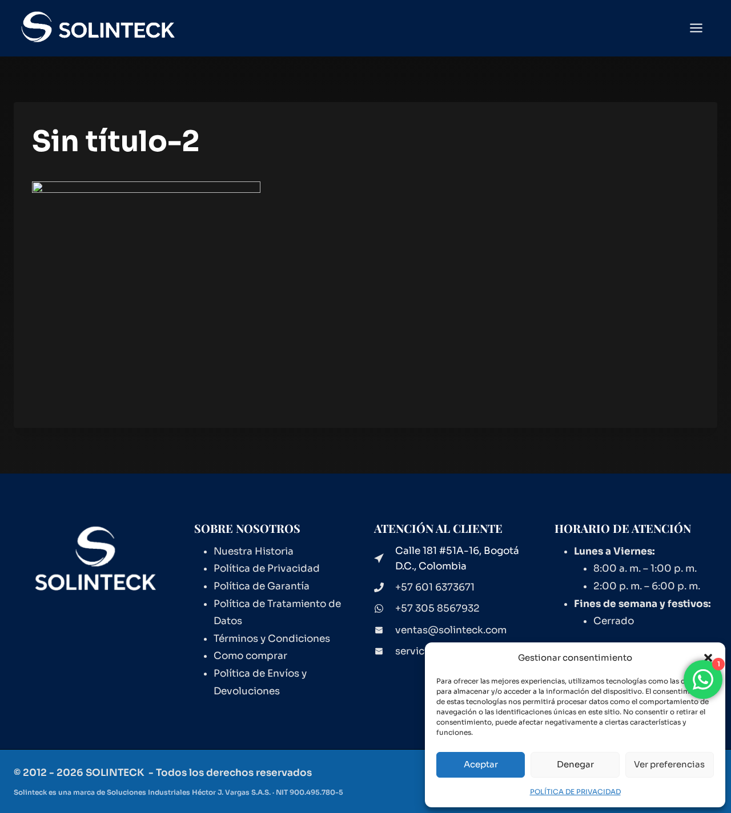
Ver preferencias (669, 764)
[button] (708, 658)
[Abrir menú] (702, 28)
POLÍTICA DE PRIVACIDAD (575, 791)
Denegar (575, 764)
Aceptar (481, 764)
